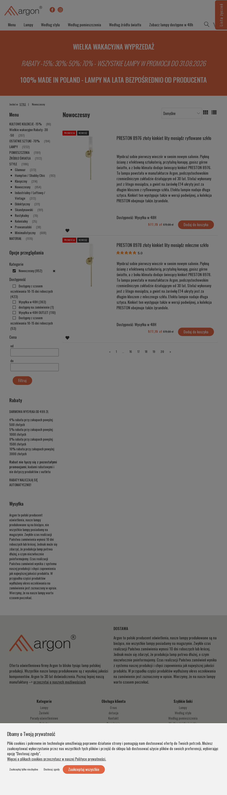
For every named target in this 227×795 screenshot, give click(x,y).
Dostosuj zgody (52, 769)
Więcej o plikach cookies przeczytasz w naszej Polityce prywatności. (56, 759)
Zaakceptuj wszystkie (83, 769)
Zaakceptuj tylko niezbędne (23, 769)
